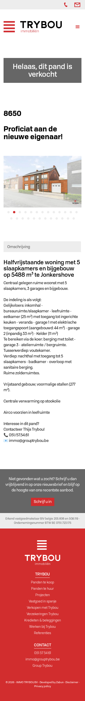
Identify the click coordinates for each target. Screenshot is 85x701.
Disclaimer (71, 682)
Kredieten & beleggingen (42, 620)
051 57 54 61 (42, 653)
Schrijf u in (42, 501)
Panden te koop (42, 582)
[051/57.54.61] (67, 5)
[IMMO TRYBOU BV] (33, 26)
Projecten (42, 595)
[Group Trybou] (59, 5)
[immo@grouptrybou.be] (78, 5)
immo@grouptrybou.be (43, 659)
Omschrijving (18, 247)
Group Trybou (42, 665)
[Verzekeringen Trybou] (54, 5)
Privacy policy (42, 686)
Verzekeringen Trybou (43, 614)
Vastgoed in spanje (42, 601)
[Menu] (77, 27)
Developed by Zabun (52, 682)
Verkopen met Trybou (42, 607)
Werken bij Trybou (42, 626)
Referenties (42, 633)
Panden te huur (42, 588)
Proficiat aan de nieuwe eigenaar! (33, 133)
